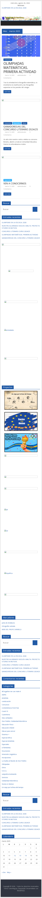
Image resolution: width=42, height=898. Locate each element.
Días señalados (7, 718)
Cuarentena (6, 715)
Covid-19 (5, 711)
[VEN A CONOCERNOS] (21, 157)
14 (26, 856)
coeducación (6, 701)
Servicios (5, 777)
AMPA (4, 695)
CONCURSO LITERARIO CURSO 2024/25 (16, 231)
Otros (24, 123)
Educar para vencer (8, 731)
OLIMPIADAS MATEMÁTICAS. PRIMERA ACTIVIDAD (19, 67)
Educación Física (7, 724)
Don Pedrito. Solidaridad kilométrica (14, 721)
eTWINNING (6, 748)
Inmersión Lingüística (9, 754)
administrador (21, 75)
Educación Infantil (8, 728)
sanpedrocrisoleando (9, 774)
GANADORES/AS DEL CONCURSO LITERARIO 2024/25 (20, 128)
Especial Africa (7, 738)
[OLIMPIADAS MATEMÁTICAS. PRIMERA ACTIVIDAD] (21, 37)
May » (9, 872)
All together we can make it (11, 691)
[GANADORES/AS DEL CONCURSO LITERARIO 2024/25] (21, 100)
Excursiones (6, 751)
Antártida (5, 698)
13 (20, 856)
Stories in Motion (8, 784)
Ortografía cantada (8, 626)
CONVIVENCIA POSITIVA (10, 708)
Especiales (17, 123)
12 (15, 856)
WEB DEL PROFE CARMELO (11, 629)
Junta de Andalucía (8, 623)
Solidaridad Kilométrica (10, 781)
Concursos (8, 60)
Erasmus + (5, 734)
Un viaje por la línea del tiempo (12, 787)
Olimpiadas (6, 764)
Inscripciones (6, 758)
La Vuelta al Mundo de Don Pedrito (14, 761)
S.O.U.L (4, 771)
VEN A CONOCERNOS (14, 183)
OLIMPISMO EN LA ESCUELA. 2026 (14, 8)
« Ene (4, 872)
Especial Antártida (8, 741)
